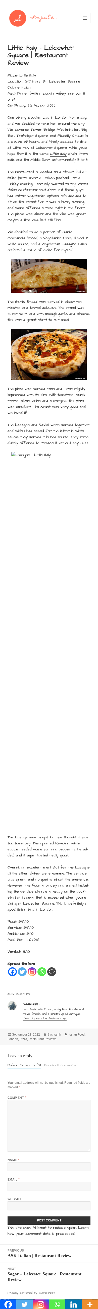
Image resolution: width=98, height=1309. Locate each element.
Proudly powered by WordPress (31, 1293)
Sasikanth (54, 1034)
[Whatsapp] (41, 971)
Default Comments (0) (24, 1065)
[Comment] (51, 971)
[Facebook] (12, 971)
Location (15, 81)
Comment (17, 1098)
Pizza (23, 1039)
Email (14, 1179)
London (13, 1039)
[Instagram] (32, 971)
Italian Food (77, 1034)
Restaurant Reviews (42, 1039)
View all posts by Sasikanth (43, 1018)
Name (13, 1160)
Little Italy (27, 75)
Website (15, 1199)
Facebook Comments (60, 1065)
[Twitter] (22, 971)
